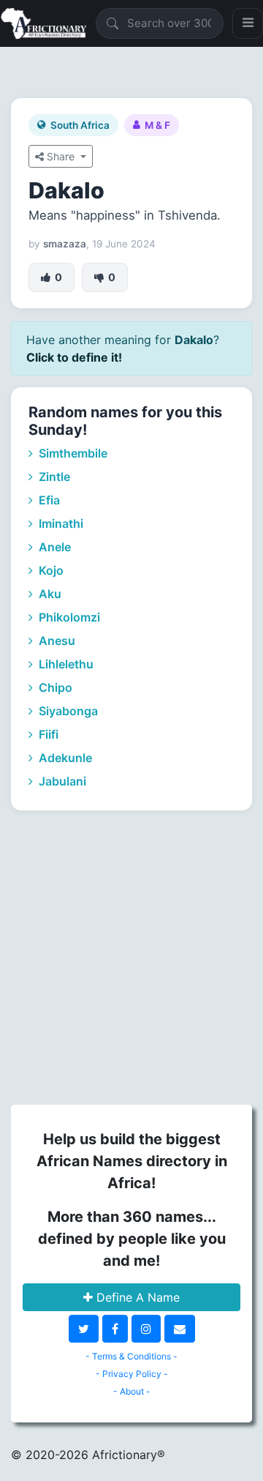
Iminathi (59, 523)
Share (60, 156)
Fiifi (47, 734)
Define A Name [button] (136, 1297)
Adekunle (64, 757)
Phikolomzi (68, 617)
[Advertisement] (131, 955)
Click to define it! (74, 357)
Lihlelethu (65, 664)
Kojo (50, 570)
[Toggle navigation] (247, 23)
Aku (48, 593)
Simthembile (71, 453)
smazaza (64, 244)
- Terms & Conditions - (131, 1356)
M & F (157, 125)
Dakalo (66, 190)
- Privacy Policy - (132, 1373)
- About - (131, 1391)
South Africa (80, 125)
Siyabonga (67, 711)
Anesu (55, 640)
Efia (48, 500)
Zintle (53, 476)
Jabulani (61, 781)
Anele (53, 547)
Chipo (54, 687)
